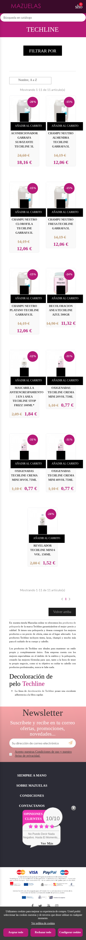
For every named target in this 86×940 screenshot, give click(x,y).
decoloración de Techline (41, 691)
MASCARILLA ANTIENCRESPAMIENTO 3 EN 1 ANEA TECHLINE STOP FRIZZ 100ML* (26, 396)
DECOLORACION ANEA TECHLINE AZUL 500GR (61, 310)
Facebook (32, 906)
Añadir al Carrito (28, 125)
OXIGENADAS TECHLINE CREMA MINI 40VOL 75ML (61, 475)
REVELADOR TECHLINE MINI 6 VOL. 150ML (42, 550)
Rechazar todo (43, 932)
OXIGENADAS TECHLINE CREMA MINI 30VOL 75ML (24, 475)
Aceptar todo (15, 932)
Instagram (56, 906)
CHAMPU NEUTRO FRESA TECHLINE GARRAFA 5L (60, 224)
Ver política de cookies (43, 923)
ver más (47, 843)
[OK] (70, 742)
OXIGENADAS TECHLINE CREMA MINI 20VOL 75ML (61, 392)
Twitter (40, 906)
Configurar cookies (70, 932)
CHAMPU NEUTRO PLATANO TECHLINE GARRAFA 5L (24, 310)
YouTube (48, 906)
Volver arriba (62, 612)
